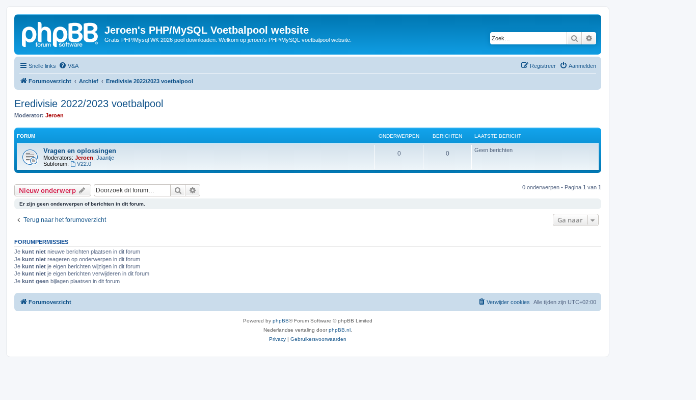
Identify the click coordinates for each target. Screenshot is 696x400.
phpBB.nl (340, 330)
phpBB (281, 320)
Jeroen (54, 115)
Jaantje (105, 158)
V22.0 (84, 164)
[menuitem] (68, 66)
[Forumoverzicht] (60, 33)
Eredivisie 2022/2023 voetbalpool (88, 103)
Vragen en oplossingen (79, 151)
